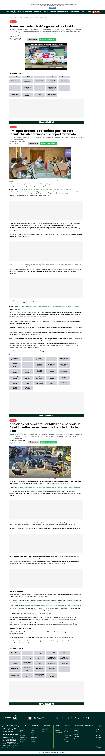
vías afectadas (64, 382)
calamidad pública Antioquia (64, 359)
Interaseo (15, 663)
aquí (63, 5)
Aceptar (52, 8)
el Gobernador (27, 81)
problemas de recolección (39, 669)
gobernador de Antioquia (51, 81)
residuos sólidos (64, 669)
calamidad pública (52, 359)
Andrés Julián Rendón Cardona (15, 359)
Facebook (65, 718)
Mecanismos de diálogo (27, 88)
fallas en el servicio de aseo (64, 658)
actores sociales (15, 77)
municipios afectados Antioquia (39, 372)
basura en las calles (40, 652)
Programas (37, 12)
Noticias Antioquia (64, 371)
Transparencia (27, 12)
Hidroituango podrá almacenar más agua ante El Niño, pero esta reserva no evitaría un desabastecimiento (50, 306)
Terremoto (64, 377)
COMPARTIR (33, 39)
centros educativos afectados (14, 365)
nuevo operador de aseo (15, 669)
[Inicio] (9, 717)
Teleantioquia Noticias (27, 94)
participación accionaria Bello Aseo (27, 669)
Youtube (71, 718)
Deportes (53, 12)
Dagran (27, 365)
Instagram (78, 718)
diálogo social (64, 77)
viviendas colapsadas (27, 388)
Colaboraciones (75, 12)
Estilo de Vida (86, 12)
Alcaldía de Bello (15, 652)
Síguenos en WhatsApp (48, 39)
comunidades (52, 77)
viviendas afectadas (15, 388)
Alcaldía (43, 523)
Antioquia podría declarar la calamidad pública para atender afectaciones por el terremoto (44, 189)
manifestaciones (15, 88)
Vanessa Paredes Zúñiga (52, 382)
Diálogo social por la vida (15, 81)
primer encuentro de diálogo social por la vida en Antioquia (52, 88)
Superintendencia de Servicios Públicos (39, 676)
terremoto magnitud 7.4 (39, 382)
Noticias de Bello (64, 663)
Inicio (19, 12)
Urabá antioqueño (52, 94)
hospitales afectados (15, 371)
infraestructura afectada (27, 371)
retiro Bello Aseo (15, 675)
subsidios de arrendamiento (39, 377)
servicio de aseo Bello (27, 675)
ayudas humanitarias (39, 359)
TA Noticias (64, 88)
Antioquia (39, 77)
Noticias (45, 12)
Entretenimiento (62, 12)
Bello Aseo (15, 658)
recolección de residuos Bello (52, 669)
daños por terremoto (39, 365)
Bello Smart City (27, 658)
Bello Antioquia (64, 652)
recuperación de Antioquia (27, 377)
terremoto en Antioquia (15, 382)
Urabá (39, 94)
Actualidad (27, 77)
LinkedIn (85, 718)
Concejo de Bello (39, 658)
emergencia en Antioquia (51, 365)
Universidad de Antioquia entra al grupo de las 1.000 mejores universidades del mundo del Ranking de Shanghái (52, 606)
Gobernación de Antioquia (39, 81)
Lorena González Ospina (27, 663)
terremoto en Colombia (27, 382)
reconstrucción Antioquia (15, 377)
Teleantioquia (15, 94)
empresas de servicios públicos (52, 658)
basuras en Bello (52, 652)
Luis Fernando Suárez (64, 81)
